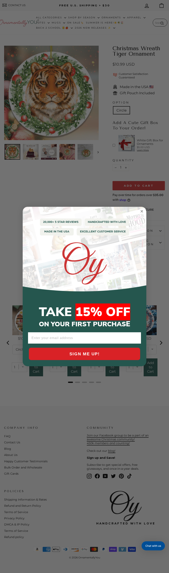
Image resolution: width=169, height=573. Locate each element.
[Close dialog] (141, 211)
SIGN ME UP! (84, 354)
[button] (153, 545)
